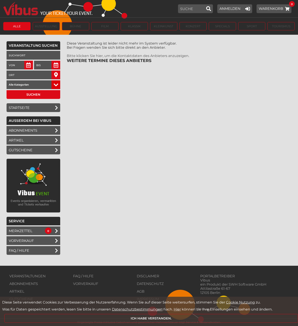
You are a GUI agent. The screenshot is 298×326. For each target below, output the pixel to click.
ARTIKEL (16, 140)
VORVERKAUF (85, 284)
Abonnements (23, 130)
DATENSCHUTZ (150, 284)
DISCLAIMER (148, 276)
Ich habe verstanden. (151, 318)
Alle (17, 26)
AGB (140, 291)
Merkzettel (20, 231)
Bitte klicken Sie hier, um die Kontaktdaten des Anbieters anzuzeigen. (128, 56)
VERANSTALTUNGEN (27, 276)
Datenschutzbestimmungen (137, 309)
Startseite (19, 108)
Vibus (205, 280)
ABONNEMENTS (23, 284)
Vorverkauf (21, 241)
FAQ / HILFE (83, 276)
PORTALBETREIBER (217, 276)
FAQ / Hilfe (19, 250)
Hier (177, 309)
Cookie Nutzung (240, 302)
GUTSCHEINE (21, 150)
